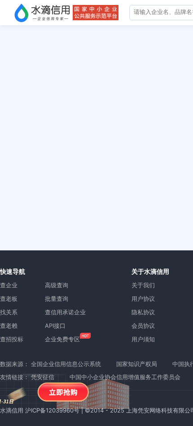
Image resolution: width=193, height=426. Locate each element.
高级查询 (56, 285)
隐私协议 (143, 312)
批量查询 (56, 298)
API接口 (55, 325)
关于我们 (143, 285)
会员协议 (143, 325)
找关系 (9, 312)
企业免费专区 (62, 339)
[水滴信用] (42, 12)
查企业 (9, 285)
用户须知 (143, 339)
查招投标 (11, 339)
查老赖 (9, 325)
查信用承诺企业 (65, 312)
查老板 (9, 298)
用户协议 (143, 298)
